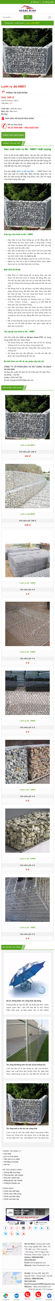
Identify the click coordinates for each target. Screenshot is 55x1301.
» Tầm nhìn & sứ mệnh (11, 1159)
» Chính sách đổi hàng (11, 1191)
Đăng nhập (49, 2)
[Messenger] (49, 1295)
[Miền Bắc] (27, 1294)
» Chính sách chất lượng (12, 1194)
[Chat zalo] (16, 1295)
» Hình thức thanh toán (11, 1178)
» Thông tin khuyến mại (11, 1183)
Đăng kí (36, 2)
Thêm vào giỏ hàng (13, 135)
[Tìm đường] (5, 1295)
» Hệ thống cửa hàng (10, 1162)
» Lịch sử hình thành (10, 1156)
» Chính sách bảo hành (11, 1196)
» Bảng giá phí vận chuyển (12, 1180)
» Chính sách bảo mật (11, 1199)
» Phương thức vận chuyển (13, 1175)
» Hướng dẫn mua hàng (11, 1172)
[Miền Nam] (38, 1294)
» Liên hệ (6, 1164)
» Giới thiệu (7, 1154)
